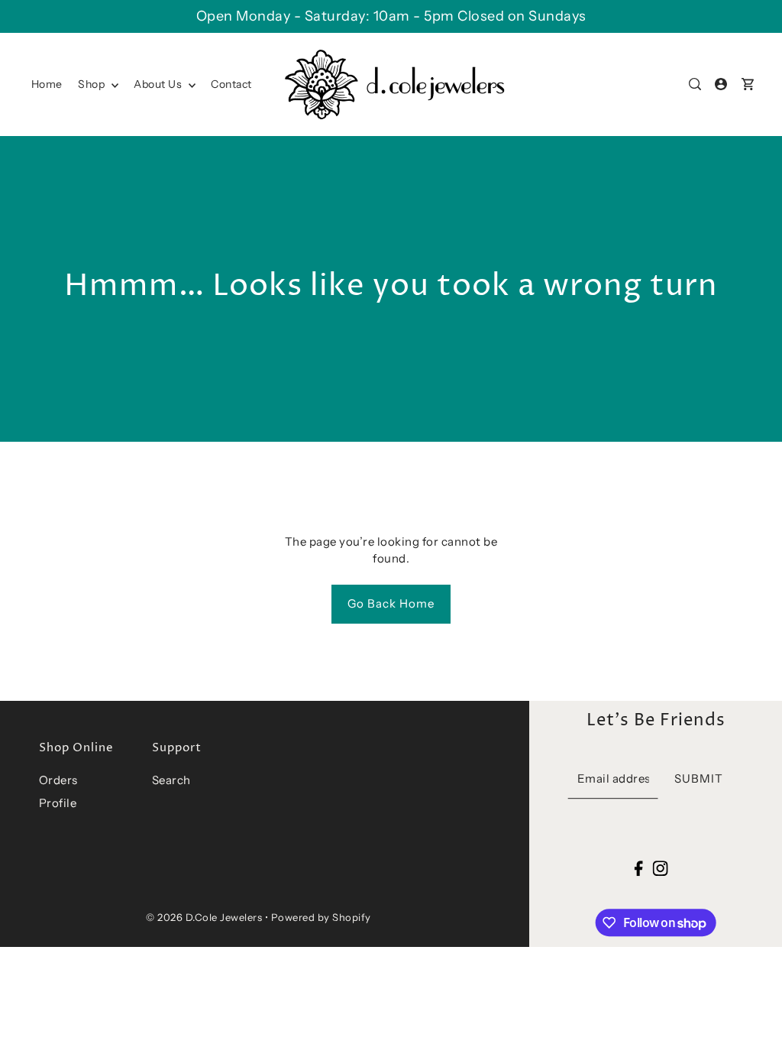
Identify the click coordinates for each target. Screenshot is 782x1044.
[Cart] (747, 84)
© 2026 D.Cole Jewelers (204, 917)
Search (171, 780)
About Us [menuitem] (159, 84)
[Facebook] (639, 868)
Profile (58, 803)
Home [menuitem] (47, 84)
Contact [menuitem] (231, 84)
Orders (58, 780)
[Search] (695, 84)
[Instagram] (659, 868)
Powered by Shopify (321, 917)
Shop (93, 84)
